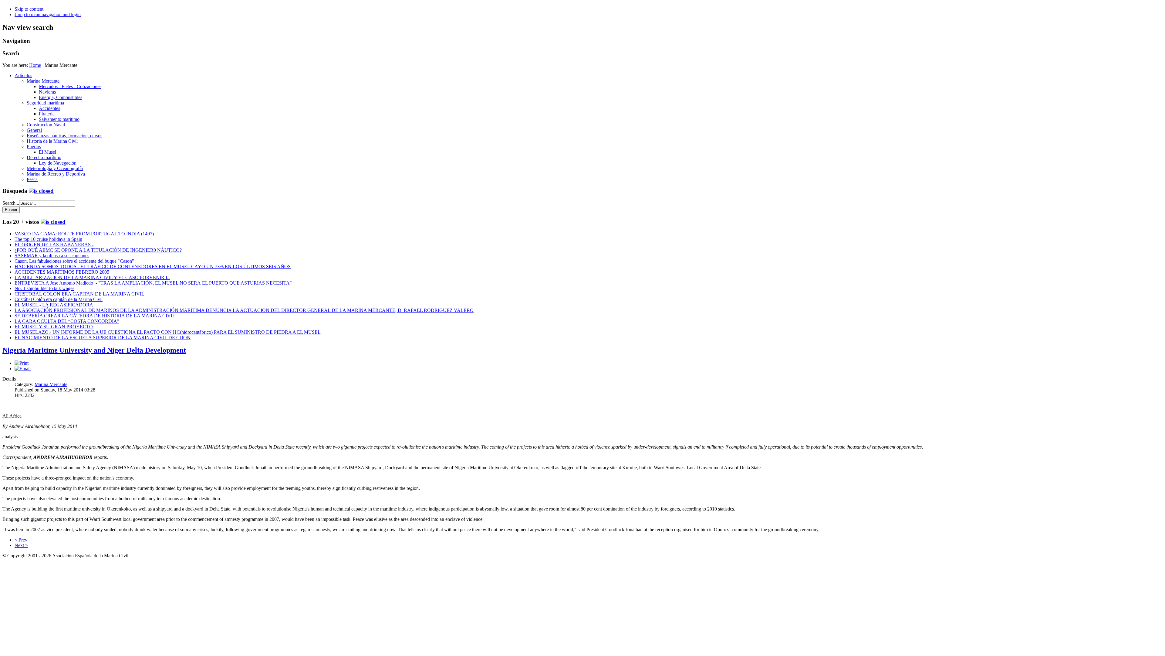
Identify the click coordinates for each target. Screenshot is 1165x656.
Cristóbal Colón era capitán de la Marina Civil (59, 299)
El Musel (47, 152)
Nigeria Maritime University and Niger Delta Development (94, 350)
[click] (41, 191)
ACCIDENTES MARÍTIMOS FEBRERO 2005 (62, 272)
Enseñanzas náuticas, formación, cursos (64, 135)
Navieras (47, 91)
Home (35, 65)
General (34, 130)
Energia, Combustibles (60, 97)
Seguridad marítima (45, 102)
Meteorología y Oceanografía (55, 168)
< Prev (21, 539)
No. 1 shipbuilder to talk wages (44, 288)
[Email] (23, 368)
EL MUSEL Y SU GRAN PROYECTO (54, 326)
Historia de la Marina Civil (52, 141)
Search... (10, 203)
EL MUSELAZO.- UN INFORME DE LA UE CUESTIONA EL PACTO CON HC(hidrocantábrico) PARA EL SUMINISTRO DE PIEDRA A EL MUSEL (168, 332)
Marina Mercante (43, 81)
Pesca (32, 179)
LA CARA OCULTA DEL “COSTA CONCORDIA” (67, 321)
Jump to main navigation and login (48, 14)
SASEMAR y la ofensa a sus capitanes (52, 255)
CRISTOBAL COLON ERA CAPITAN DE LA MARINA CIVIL (79, 293)
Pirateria (47, 113)
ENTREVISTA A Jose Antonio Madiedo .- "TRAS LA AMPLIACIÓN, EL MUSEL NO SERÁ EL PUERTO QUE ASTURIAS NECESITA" (153, 282)
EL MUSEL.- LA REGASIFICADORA (54, 304)
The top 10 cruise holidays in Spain (48, 239)
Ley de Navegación (57, 163)
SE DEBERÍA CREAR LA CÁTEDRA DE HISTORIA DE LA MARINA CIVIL (95, 315)
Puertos (34, 146)
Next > (21, 545)
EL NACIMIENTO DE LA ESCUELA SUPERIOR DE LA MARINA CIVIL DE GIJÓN (103, 337)
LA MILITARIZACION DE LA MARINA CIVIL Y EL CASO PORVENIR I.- (92, 277)
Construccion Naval (46, 124)
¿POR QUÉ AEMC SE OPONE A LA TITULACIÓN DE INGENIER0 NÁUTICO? (98, 250)
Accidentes (49, 108)
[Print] (22, 363)
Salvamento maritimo (59, 119)
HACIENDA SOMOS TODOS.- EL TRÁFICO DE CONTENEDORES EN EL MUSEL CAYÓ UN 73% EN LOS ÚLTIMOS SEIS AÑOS (153, 266)
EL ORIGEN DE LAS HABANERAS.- (54, 244)
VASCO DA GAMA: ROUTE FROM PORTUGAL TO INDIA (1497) (84, 233)
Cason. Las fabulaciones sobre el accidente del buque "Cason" (74, 261)
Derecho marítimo (44, 157)
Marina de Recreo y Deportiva (56, 173)
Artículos (23, 75)
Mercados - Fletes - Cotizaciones (70, 86)
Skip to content (29, 9)
